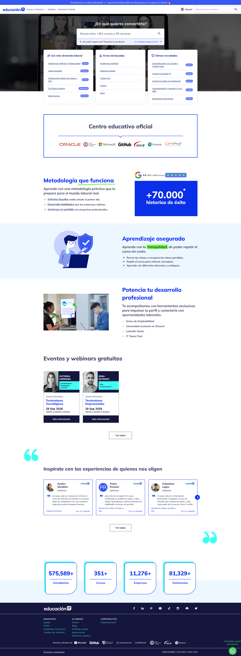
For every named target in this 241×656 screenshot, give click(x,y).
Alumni (75, 622)
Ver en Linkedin (83, 511)
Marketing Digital (107, 71)
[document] (68, 499)
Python (103, 85)
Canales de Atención (54, 632)
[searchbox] (214, 9)
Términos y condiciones (54, 652)
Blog (74, 625)
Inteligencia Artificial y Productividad (64, 63)
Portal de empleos (81, 636)
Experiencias (78, 632)
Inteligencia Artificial (109, 63)
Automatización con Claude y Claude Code (165, 65)
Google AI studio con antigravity (166, 81)
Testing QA (105, 78)
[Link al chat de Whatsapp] (233, 651)
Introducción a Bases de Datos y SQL (62, 79)
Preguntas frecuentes (55, 629)
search (159, 33)
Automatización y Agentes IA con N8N (167, 90)
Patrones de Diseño (54, 511)
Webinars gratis (80, 629)
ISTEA (47, 625)
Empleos (52, 9)
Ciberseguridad (55, 71)
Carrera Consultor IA (161, 73)
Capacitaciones (108, 622)
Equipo (47, 622)
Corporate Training (66, 9)
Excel (102, 93)
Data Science (54, 96)
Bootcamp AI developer (162, 98)
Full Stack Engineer (56, 88)
